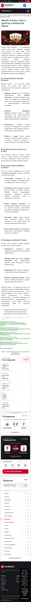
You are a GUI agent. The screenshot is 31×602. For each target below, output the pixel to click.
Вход (19, 354)
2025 (5, 15)
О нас (2, 586)
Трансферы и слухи (4, 327)
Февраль (9, 15)
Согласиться (25, 598)
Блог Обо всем (7, 317)
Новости (3, 578)
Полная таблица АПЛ (15, 558)
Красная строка (3, 332)
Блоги (1, 15)
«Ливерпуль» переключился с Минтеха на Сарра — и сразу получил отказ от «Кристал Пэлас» (14, 344)
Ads (22, 317)
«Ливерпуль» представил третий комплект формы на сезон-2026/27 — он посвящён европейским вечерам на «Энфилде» (13, 324)
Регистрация (21, 1)
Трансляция (4, 581)
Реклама (3, 587)
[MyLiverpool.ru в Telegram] (24, 5)
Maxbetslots (5, 59)
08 (12, 15)
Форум (17, 578)
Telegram (18, 581)
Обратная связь (5, 589)
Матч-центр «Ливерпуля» (17, 471)
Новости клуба (3, 321)
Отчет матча (15, 432)
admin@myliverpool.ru (6, 600)
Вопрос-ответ (5, 373)
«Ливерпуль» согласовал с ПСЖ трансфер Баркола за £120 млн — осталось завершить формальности (15, 329)
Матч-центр (3, 579)
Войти (28, 1)
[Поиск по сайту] (28, 5)
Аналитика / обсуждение (6, 383)
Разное (3, 393)
